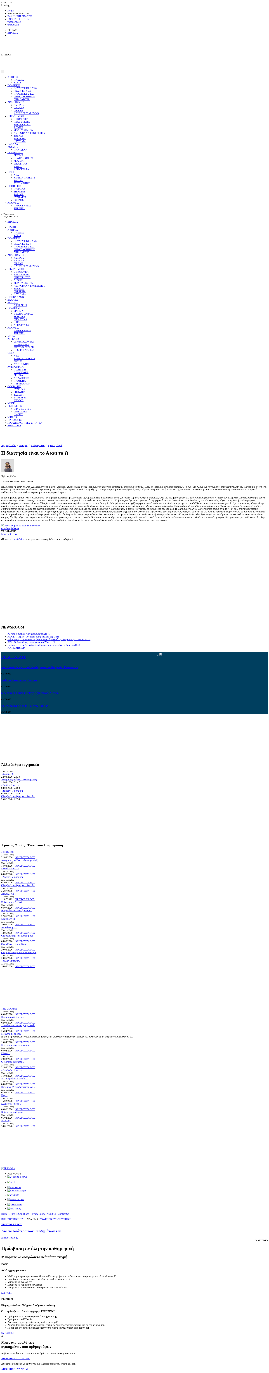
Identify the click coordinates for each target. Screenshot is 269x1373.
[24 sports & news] (17, 1176)
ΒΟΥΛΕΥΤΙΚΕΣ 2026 (25, 88)
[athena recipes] (15, 1199)
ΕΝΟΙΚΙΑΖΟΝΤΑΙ (24, 341)
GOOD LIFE (14, 186)
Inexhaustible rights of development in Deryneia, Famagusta (39, 667)
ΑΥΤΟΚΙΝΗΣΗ (22, 183)
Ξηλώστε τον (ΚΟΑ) (11, 902)
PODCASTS (20, 411)
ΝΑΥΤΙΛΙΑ (20, 141)
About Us (51, 1214)
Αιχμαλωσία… (8, 893)
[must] (11, 1182)
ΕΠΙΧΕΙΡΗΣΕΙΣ (22, 124)
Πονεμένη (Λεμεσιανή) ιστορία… (18, 1087)
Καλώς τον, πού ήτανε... (13, 1112)
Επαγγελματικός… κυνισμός (15, 1045)
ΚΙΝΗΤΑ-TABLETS (24, 177)
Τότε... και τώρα (9, 1008)
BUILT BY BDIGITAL (13, 1219)
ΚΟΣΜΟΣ (12, 147)
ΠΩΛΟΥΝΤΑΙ (21, 344)
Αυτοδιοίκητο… (9, 927)
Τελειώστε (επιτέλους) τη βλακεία (18, 1025)
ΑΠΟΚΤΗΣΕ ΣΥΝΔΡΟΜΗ (15, 1358)
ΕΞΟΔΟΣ (19, 200)
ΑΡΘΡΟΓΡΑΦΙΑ (22, 205)
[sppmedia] (8, 1168)
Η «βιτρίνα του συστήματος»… (16, 910)
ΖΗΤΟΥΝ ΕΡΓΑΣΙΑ (24, 347)
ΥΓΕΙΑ (17, 82)
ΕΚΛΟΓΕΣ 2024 (22, 91)
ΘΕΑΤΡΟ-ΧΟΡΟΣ (23, 158)
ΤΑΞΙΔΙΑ (19, 194)
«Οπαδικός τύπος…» (11, 1070)
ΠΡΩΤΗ (11, 227)
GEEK (10, 172)
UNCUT (18, 414)
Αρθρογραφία (38, 445)
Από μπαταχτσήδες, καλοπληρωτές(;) (19, 779)
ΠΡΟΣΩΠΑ (20, 380)
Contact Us (63, 1214)
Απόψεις (23, 445)
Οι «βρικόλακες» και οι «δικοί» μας (19, 952)
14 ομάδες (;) (7, 774)
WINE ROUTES (22, 408)
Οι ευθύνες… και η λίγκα (13, 944)
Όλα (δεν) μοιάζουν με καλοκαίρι (18, 796)
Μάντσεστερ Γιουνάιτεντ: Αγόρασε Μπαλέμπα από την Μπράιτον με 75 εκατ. (48, 639)
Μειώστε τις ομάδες (11, 1034)
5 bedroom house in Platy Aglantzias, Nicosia (30, 692)
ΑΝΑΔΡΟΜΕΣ (21, 378)
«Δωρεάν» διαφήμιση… (13, 790)
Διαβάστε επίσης (9, 1237)
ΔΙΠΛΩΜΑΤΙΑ (22, 99)
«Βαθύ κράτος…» (10, 785)
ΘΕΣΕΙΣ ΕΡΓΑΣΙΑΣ (24, 350)
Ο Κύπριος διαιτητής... (12, 1061)
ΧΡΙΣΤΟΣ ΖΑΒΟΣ (25, 857)
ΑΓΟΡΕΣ (18, 127)
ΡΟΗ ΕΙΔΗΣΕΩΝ (16, 648)
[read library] (14, 1208)
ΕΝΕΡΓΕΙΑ (20, 138)
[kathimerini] (14, 1187)
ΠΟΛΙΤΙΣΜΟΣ (15, 152)
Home (10, 10)
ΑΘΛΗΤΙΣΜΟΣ (15, 102)
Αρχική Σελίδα (8, 445)
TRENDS (19, 135)
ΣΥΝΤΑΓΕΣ (20, 197)
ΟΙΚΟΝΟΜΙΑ (21, 119)
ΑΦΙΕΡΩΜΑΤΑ (15, 367)
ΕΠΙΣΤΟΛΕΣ (14, 425)
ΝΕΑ (16, 175)
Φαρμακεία (13, 24)
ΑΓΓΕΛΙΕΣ (13, 339)
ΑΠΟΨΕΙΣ (13, 202)
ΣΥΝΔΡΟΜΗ (8, 1333)
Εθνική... (5, 1053)
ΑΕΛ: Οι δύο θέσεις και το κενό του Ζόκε (31, 642)
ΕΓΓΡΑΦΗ (6, 1292)
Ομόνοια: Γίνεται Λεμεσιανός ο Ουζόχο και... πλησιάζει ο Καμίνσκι (43, 645)
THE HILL (19, 208)
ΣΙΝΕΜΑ (18, 155)
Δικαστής (5, 1120)
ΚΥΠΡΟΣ (12, 77)
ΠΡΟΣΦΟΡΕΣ (14, 420)
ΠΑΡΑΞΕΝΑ (20, 149)
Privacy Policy (38, 1214)
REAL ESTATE (22, 121)
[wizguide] (13, 1195)
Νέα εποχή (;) (8, 919)
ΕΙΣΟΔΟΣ (12, 32)
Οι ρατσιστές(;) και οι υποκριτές (17, 935)
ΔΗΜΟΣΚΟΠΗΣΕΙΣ (24, 96)
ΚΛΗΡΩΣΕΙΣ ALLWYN (26, 113)
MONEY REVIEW (23, 130)
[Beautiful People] (16, 1190)
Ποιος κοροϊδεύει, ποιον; (13, 1017)
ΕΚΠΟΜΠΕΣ (14, 406)
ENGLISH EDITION (18, 19)
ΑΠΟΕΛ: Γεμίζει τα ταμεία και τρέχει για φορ (33, 636)
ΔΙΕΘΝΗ (18, 110)
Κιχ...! (4, 1095)
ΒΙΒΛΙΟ (18, 166)
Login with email (9, 534)
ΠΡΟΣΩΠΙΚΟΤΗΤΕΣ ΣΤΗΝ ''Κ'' (24, 422)
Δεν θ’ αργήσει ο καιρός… (14, 1078)
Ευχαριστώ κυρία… (11, 1103)
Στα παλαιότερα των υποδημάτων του (31, 1231)
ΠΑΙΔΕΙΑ (19, 79)
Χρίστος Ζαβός (55, 445)
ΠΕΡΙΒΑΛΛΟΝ (15, 297)
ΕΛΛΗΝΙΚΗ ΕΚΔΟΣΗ (19, 16)
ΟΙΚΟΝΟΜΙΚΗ (15, 116)
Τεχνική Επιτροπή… (11, 961)
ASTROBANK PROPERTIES (29, 133)
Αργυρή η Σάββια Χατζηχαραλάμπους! (29, 634)
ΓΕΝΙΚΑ (18, 375)
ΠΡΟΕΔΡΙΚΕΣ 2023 (24, 93)
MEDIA (11, 403)
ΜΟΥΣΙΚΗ (19, 161)
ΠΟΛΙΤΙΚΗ (13, 85)
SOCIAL (18, 180)
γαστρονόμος (14, 22)
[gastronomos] (14, 1204)
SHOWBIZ (19, 191)
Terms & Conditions (19, 1214)
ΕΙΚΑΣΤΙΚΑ (20, 163)
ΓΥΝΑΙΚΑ (19, 188)
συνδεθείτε (18, 539)
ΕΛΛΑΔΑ (19, 107)
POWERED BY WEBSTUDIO (55, 1219)
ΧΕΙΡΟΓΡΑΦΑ (21, 169)
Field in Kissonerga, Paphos (19, 680)
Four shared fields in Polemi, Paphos (24, 705)
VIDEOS (12, 417)
